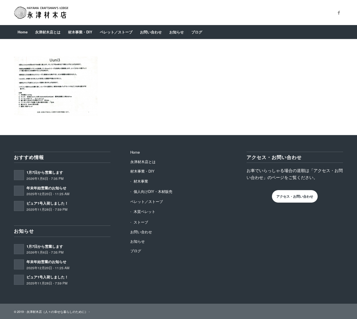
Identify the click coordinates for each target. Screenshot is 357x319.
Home (135, 152)
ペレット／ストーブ (146, 201)
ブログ (135, 250)
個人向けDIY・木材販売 (153, 191)
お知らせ (137, 241)
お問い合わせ (141, 231)
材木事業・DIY (142, 171)
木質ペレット (144, 211)
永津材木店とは (143, 161)
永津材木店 (34, 311)
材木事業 (141, 181)
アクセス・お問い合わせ (294, 196)
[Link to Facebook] (339, 12)
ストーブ (141, 222)
